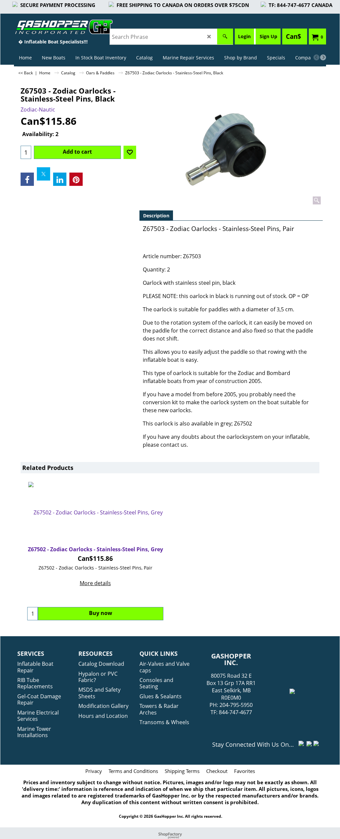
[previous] (316, 57)
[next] (323, 57)
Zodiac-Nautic (38, 109)
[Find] (225, 36)
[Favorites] (130, 152)
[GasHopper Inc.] (53, 27)
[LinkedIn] (59, 179)
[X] (43, 174)
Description (156, 215)
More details (95, 583)
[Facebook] (27, 179)
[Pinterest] (76, 179)
